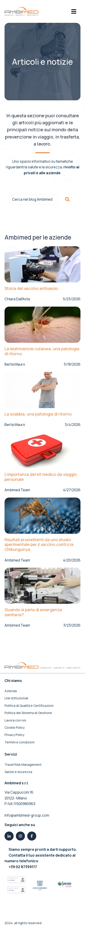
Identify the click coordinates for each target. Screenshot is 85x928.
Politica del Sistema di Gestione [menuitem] (28, 713)
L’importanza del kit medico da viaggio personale (41, 477)
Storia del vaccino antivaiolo (31, 288)
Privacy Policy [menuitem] (14, 735)
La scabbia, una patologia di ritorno (38, 414)
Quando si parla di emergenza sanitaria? (33, 612)
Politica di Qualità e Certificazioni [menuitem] (29, 705)
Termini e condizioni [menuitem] (19, 742)
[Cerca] (67, 199)
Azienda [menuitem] (11, 691)
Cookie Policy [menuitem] (14, 727)
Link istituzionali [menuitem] (16, 698)
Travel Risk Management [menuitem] (23, 764)
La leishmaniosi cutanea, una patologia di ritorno (42, 351)
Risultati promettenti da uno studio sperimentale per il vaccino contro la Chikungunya (39, 544)
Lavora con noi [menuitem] (15, 720)
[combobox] (34, 199)
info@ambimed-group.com (27, 815)
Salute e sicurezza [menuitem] (18, 772)
